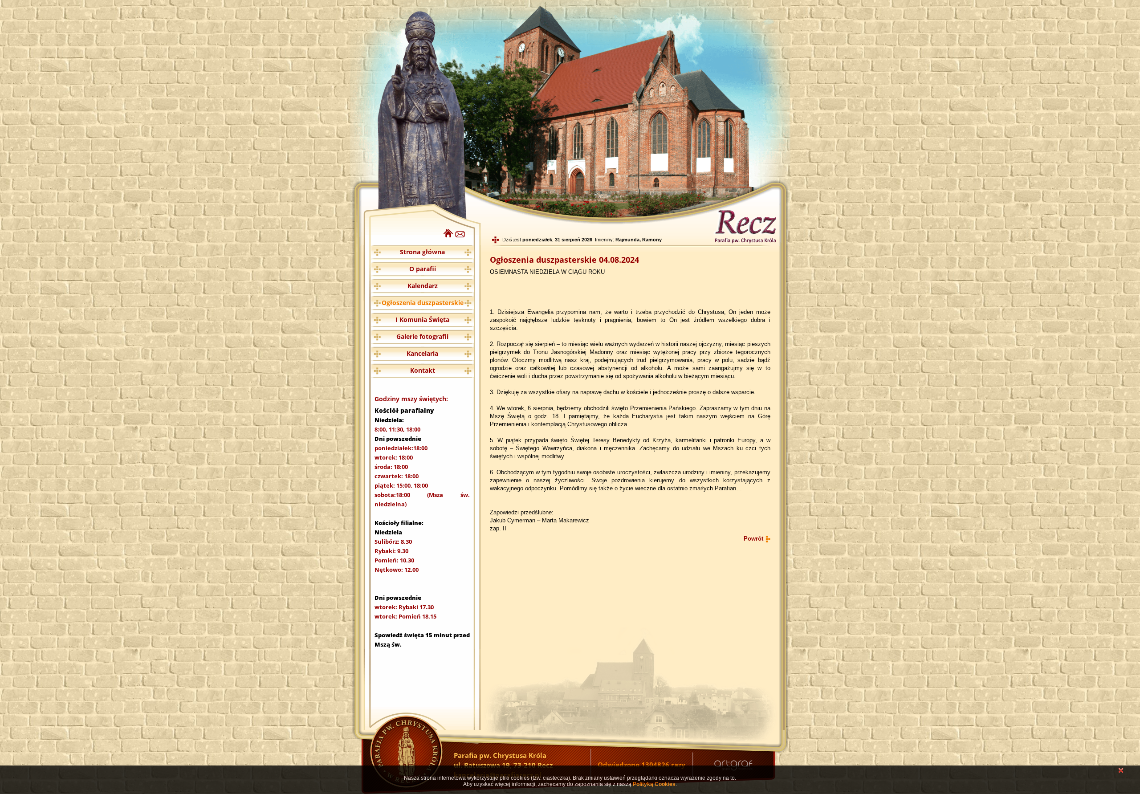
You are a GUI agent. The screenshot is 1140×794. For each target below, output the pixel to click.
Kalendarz (422, 285)
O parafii (422, 269)
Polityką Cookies (654, 784)
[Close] (1120, 771)
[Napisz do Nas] (460, 235)
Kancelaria (422, 353)
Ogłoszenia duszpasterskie (423, 302)
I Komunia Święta (422, 319)
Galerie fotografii (422, 336)
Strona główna (422, 252)
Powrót (753, 538)
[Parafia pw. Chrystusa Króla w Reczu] (448, 235)
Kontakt (422, 370)
